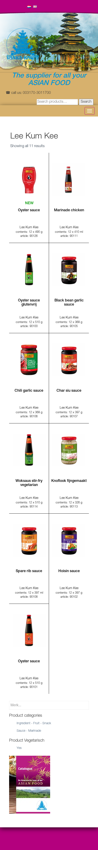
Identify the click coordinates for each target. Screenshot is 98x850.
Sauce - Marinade (29, 731)
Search (86, 102)
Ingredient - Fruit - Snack (34, 723)
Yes (19, 748)
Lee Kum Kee (29, 227)
